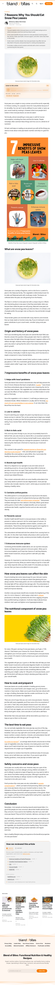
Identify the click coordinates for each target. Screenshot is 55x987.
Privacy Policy (8, 943)
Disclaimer (48, 943)
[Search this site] (32, 3)
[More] (3, 3)
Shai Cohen (4, 921)
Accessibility (8, 945)
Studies (38, 385)
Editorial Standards (19, 945)
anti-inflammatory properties (30, 500)
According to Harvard (11, 742)
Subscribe (48, 3)
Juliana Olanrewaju (20, 21)
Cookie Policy (17, 943)
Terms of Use (39, 943)
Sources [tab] (10, 848)
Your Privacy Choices (28, 943)
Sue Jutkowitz (16, 23)
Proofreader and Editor (44, 945)
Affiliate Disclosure (31, 945)
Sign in (41, 3)
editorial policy (26, 854)
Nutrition (7, 11)
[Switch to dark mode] (36, 3)
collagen (41, 595)
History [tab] (19, 848)
